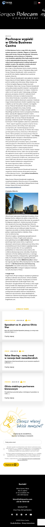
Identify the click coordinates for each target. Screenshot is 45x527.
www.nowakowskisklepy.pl (13, 187)
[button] (35, 3)
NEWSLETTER (22, 507)
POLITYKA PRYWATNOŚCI (22, 510)
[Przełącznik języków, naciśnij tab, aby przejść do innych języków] (40, 3)
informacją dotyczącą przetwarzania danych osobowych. (29, 459)
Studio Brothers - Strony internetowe (22, 523)
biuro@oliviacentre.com (22, 499)
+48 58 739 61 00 (22, 501)
